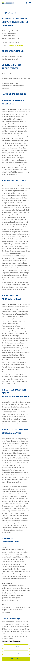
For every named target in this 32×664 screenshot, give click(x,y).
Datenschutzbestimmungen (11, 641)
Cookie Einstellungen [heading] (11, 618)
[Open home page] (7, 3)
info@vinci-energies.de (15, 45)
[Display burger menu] (30, 3)
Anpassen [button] (16, 647)
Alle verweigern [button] (16, 653)
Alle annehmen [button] (16, 659)
